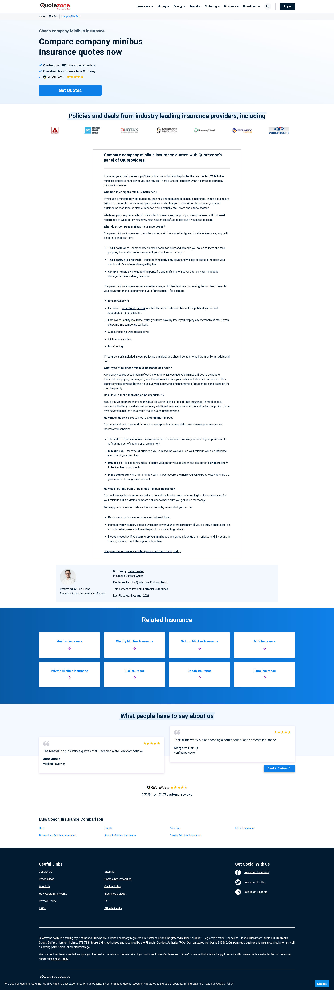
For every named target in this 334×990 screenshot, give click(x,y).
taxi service (202, 203)
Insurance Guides (114, 893)
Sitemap (109, 871)
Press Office (46, 879)
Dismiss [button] (322, 983)
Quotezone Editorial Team (151, 582)
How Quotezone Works (53, 893)
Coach (108, 828)
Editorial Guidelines (155, 589)
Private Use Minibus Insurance (57, 835)
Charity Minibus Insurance (185, 835)
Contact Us (45, 871)
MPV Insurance (244, 828)
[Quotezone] (55, 6)
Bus (41, 828)
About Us (44, 886)
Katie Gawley (136, 571)
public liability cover (133, 308)
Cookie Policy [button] (224, 983)
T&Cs (42, 908)
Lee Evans (84, 589)
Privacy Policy (47, 901)
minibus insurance (194, 199)
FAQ (106, 901)
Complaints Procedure (118, 879)
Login (287, 6)
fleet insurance (193, 402)
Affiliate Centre (113, 908)
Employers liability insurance (125, 320)
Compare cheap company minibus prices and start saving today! (142, 551)
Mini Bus (53, 16)
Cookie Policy (112, 886)
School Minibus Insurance (120, 835)
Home (42, 16)
